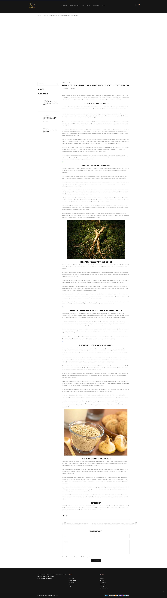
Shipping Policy (103, 586)
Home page (64, 5)
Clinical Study (86, 5)
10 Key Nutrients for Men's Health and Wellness (50, 130)
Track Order (95, 5)
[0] (138, 5)
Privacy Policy (103, 582)
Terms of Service (103, 588)
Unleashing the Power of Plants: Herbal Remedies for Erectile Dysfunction (50, 119)
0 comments (45, 106)
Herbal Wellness (74, 5)
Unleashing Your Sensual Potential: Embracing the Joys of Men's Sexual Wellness (50, 103)
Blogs (103, 5)
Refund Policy (103, 584)
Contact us (102, 580)
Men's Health (45, 100)
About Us (102, 578)
